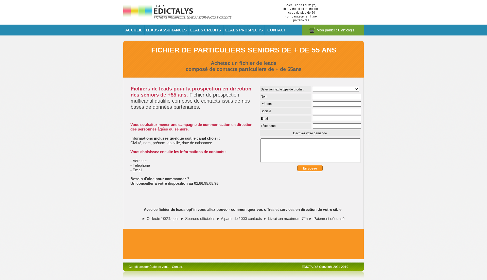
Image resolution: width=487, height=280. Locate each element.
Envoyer (310, 168)
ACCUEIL (133, 30)
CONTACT (276, 30)
